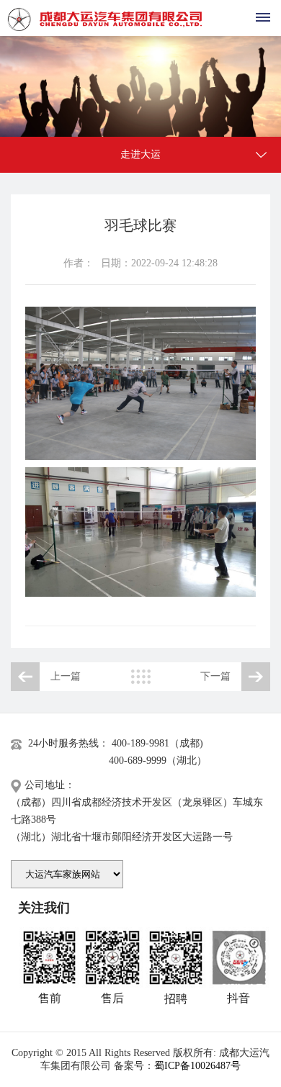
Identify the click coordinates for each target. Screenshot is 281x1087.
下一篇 (215, 676)
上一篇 (65, 676)
